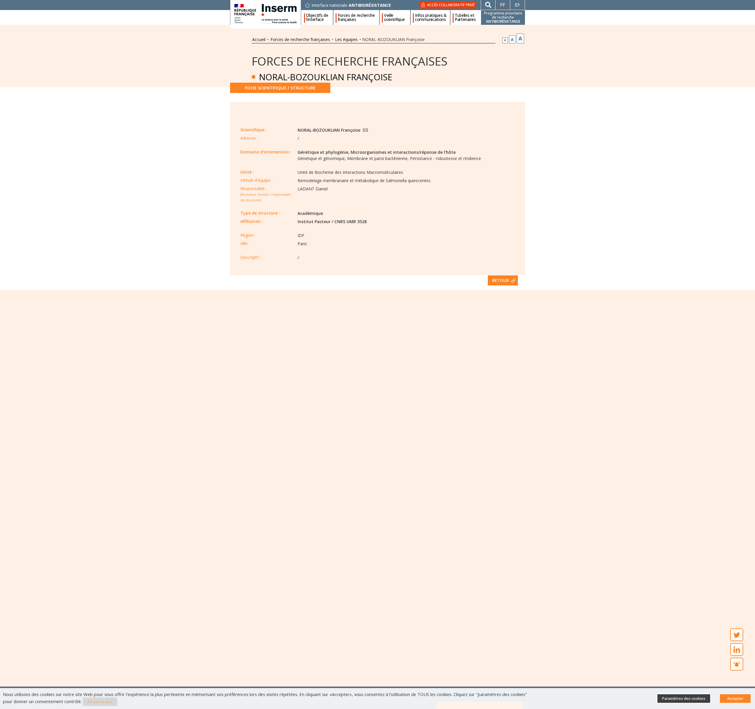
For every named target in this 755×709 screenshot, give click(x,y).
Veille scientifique (394, 17)
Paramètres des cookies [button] (683, 698)
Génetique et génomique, (322, 158)
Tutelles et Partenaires (465, 17)
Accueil (258, 39)
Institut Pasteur (314, 221)
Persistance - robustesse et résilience (445, 158)
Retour (500, 280)
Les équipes (346, 39)
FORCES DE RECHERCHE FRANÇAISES (349, 61)
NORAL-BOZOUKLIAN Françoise (330, 130)
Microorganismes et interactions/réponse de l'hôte (403, 152)
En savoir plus (100, 701)
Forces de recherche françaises (356, 17)
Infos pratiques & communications (431, 17)
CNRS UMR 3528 (350, 221)
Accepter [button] (735, 698)
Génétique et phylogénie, (323, 152)
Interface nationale (351, 5)
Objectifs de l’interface (317, 17)
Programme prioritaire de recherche (503, 17)
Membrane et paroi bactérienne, (378, 158)
